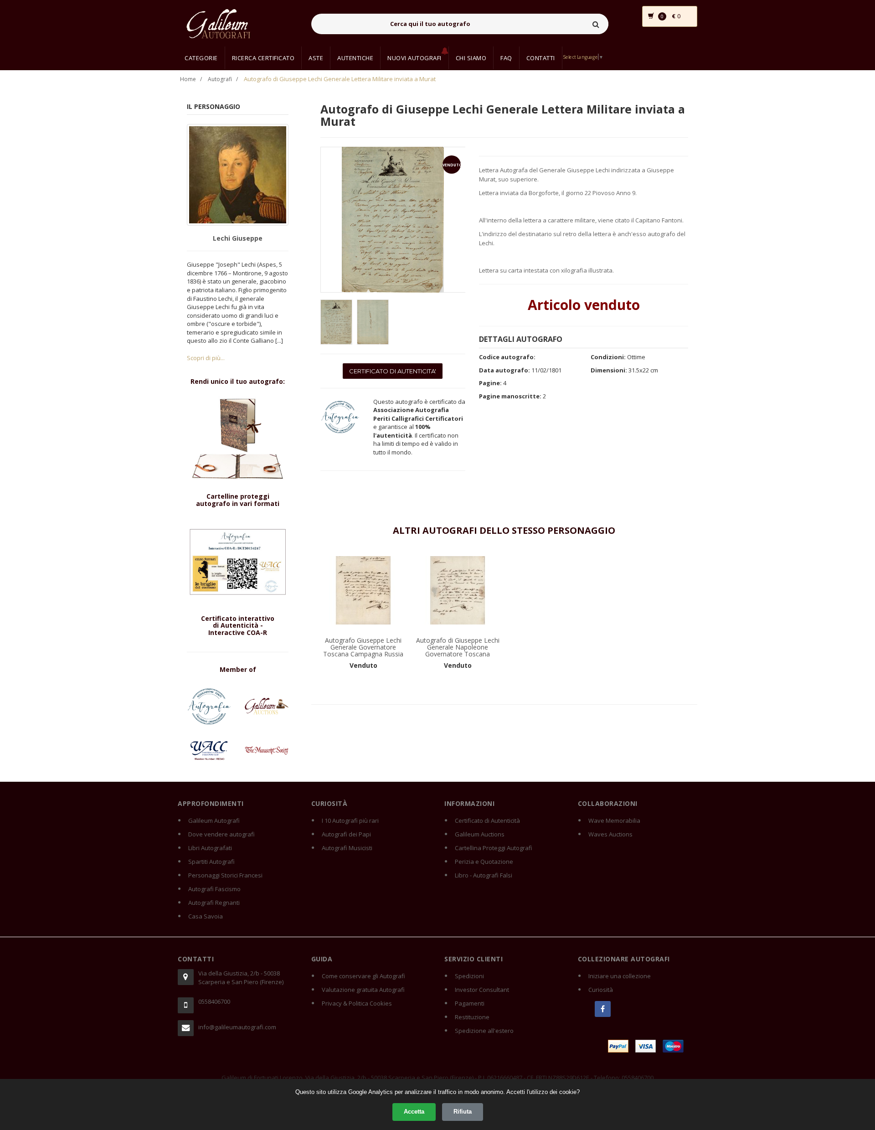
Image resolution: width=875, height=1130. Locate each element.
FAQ (506, 58)
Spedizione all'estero (484, 1031)
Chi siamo (471, 58)
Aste (316, 58)
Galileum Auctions (479, 834)
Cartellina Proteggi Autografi (493, 848)
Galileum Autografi (214, 820)
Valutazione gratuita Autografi (363, 990)
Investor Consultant (482, 990)
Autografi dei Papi (346, 834)
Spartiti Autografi (211, 861)
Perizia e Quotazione (484, 861)
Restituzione (472, 1017)
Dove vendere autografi (221, 834)
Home (188, 79)
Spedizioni (469, 976)
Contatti (540, 58)
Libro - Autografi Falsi (483, 875)
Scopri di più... (206, 358)
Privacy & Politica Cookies (357, 1003)
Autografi (220, 79)
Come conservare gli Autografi (363, 976)
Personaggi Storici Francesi (225, 875)
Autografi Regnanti (214, 902)
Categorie (201, 58)
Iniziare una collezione (619, 976)
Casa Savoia (205, 916)
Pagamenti (469, 1003)
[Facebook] (603, 1009)
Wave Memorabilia (614, 820)
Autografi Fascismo (214, 889)
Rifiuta (462, 1111)
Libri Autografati (210, 848)
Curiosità (600, 990)
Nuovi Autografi (414, 58)
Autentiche (355, 58)
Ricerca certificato (263, 58)
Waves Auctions (610, 834)
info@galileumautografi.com (237, 1027)
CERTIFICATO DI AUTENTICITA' (392, 371)
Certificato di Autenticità (487, 820)
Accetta (414, 1111)
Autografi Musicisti (347, 848)
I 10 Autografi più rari (350, 820)
